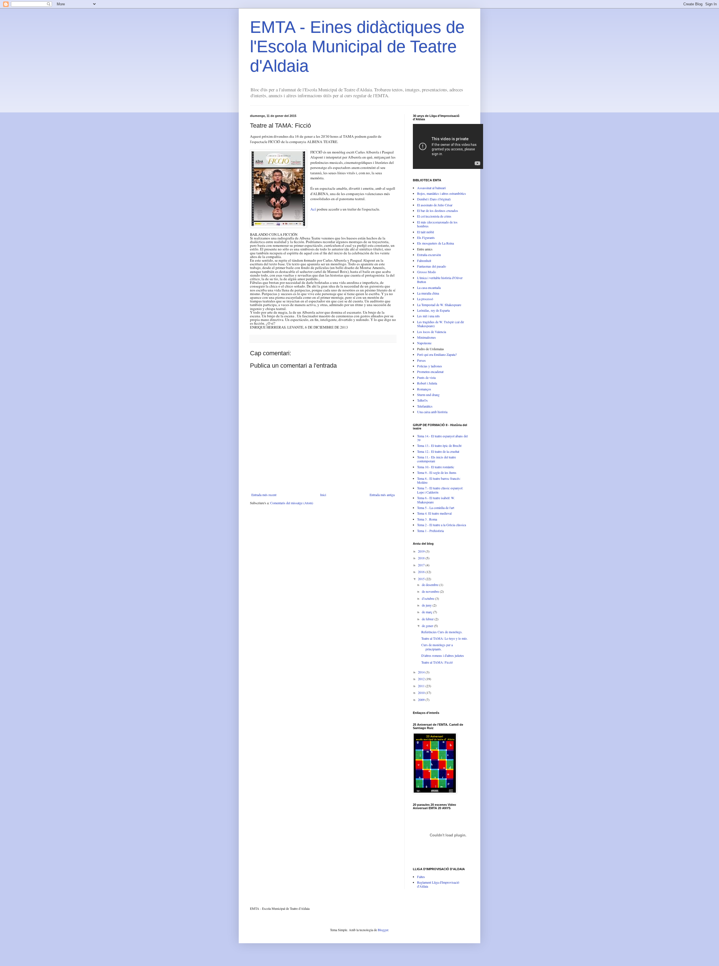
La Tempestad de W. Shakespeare (439, 304)
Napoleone (424, 343)
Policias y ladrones (429, 366)
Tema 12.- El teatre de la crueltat (438, 451)
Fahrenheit (424, 260)
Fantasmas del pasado (431, 266)
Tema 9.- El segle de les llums (436, 472)
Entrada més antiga (382, 494)
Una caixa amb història (432, 412)
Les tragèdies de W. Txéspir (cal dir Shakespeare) (440, 324)
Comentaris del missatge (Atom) (291, 503)
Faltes (421, 876)
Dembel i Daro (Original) (434, 199)
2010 (422, 692)
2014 (422, 672)
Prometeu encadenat (430, 371)
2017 (422, 565)
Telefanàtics (425, 406)
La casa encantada (429, 287)
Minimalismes (426, 337)
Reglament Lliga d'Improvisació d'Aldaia (438, 884)
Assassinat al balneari (431, 187)
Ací (313, 209)
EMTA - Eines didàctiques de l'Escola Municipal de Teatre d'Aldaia (357, 46)
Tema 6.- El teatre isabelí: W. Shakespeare (436, 500)
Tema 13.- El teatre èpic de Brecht (439, 445)
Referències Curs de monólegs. (442, 632)
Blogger (383, 929)
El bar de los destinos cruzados (437, 210)
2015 (422, 578)
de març (427, 612)
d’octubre (428, 598)
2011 (422, 686)
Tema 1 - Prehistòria (430, 530)
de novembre (431, 591)
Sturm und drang (428, 394)
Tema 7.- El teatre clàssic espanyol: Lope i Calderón (440, 490)
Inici (323, 494)
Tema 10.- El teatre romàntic (435, 467)
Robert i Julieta (427, 383)
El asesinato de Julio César (434, 205)
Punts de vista (426, 377)
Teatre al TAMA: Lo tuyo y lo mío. (444, 638)
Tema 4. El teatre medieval (434, 513)
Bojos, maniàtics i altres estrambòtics (441, 193)
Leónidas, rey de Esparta (433, 310)
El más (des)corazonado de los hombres (437, 224)
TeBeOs (422, 400)
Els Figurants (426, 237)
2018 (422, 558)
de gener (428, 625)
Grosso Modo (426, 272)
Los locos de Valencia (431, 331)
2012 (422, 679)
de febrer (428, 619)
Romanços (424, 389)
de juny (427, 605)
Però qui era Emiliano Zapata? (437, 354)
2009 (422, 699)
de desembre (430, 584)
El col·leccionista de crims (434, 216)
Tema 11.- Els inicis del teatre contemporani (436, 459)
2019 (422, 551)
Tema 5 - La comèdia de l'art (435, 507)
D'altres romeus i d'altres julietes (442, 655)
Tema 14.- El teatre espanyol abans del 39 (442, 438)
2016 (422, 571)
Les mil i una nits (428, 316)
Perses (421, 360)
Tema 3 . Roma (427, 519)
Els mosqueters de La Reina (435, 243)
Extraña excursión (429, 254)
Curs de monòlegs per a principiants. (437, 647)
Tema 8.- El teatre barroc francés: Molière (439, 480)
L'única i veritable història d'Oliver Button (440, 279)
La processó (425, 299)
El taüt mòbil (425, 232)
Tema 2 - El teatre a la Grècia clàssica (441, 524)
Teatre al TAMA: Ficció (437, 662)
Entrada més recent (263, 494)
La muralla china (428, 293)
